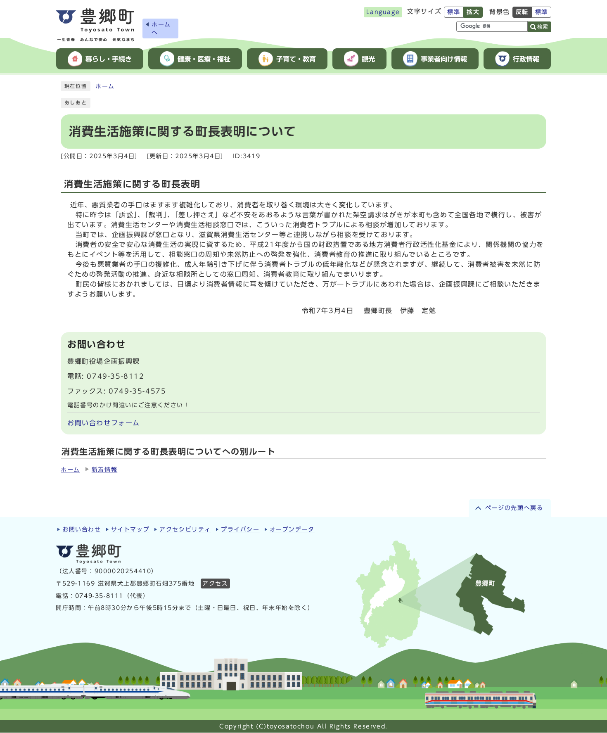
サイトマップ (130, 529)
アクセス (215, 583)
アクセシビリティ (185, 529)
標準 (453, 12)
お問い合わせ (81, 529)
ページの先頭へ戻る (514, 508)
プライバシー (240, 529)
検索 (542, 27)
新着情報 (104, 469)
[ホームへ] (95, 25)
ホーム (105, 86)
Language (383, 12)
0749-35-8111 (99, 596)
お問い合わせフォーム (103, 423)
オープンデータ (292, 529)
